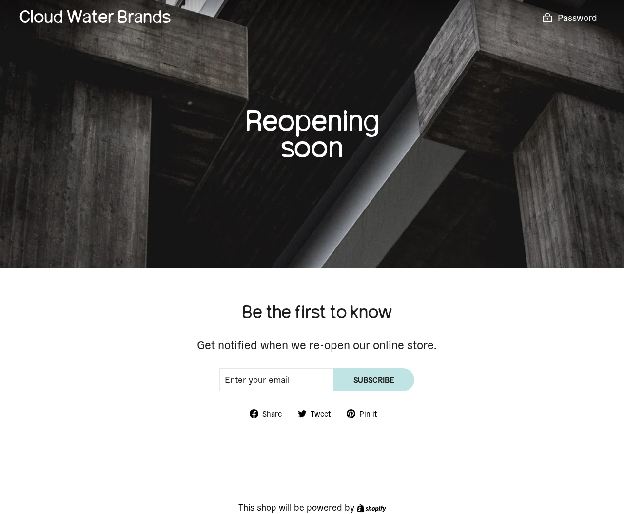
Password (577, 17)
